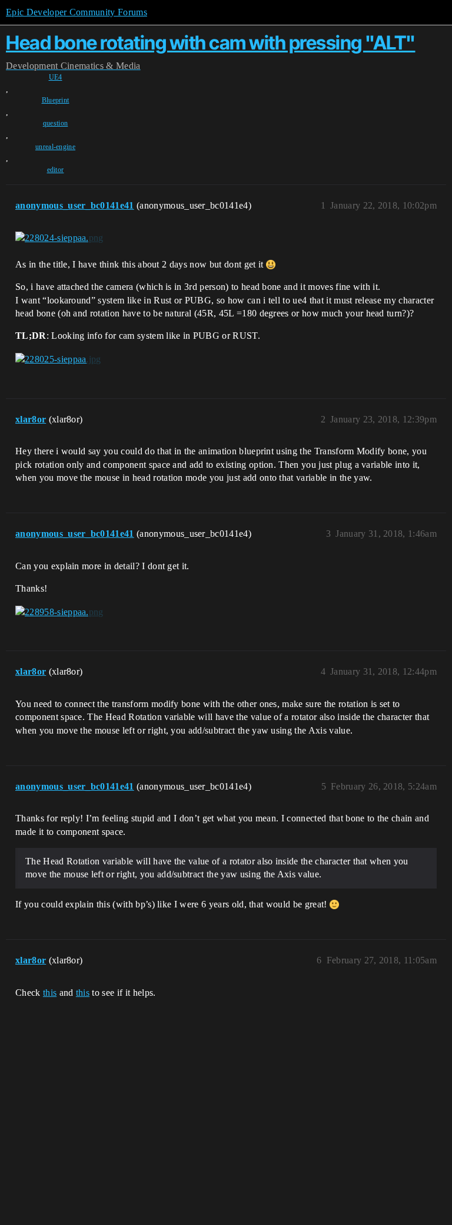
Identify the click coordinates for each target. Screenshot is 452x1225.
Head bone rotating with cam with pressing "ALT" (211, 42)
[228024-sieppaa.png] (59, 238)
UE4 (55, 77)
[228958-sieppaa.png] (59, 612)
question (55, 123)
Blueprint (55, 100)
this (49, 993)
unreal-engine (55, 147)
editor (55, 170)
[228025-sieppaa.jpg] (58, 359)
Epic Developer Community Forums (76, 12)
